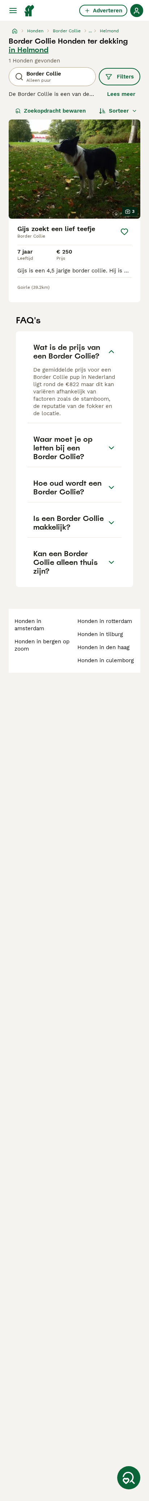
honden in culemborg (105, 660)
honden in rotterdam (104, 621)
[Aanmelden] (136, 10)
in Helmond (28, 49)
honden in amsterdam (29, 625)
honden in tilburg (100, 634)
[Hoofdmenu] (13, 10)
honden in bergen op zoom (41, 645)
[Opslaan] (124, 231)
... (90, 30)
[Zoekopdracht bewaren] (128, 1477)
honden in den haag (103, 647)
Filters (125, 76)
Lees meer (121, 94)
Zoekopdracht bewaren (55, 111)
